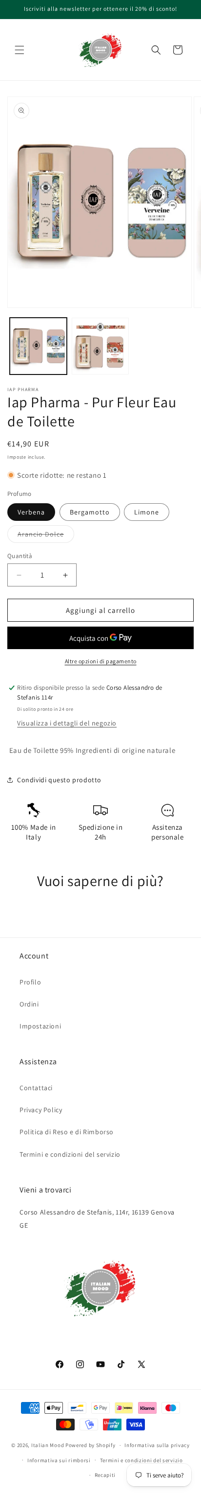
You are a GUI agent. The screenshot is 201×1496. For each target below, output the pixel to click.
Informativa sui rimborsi (59, 1460)
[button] (19, 50)
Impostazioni (40, 1026)
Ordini (29, 1004)
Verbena (31, 512)
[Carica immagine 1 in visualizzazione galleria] (38, 346)
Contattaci (36, 1087)
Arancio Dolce (46, 536)
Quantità (19, 556)
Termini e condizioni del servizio (70, 1154)
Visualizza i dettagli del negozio (67, 723)
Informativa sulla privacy (157, 1445)
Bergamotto (90, 512)
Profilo (30, 982)
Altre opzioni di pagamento (101, 661)
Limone (146, 512)
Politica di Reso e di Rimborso (67, 1131)
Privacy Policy (41, 1109)
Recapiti (105, 1475)
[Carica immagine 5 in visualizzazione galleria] (100, 346)
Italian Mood (47, 1445)
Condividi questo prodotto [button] (59, 779)
